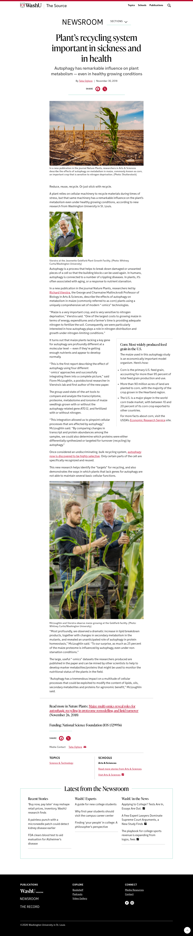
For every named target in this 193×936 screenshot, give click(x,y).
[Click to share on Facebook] (97, 89)
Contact (129, 894)
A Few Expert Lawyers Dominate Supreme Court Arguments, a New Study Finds (142, 820)
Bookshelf (78, 890)
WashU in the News (135, 798)
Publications (156, 5)
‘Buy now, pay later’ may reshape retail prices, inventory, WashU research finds (49, 808)
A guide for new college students (96, 804)
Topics (131, 5)
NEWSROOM (82, 22)
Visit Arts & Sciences (109, 775)
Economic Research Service (147, 420)
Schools (142, 5)
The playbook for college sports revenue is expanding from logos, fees (141, 835)
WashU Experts (85, 798)
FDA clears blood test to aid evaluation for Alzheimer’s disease (45, 839)
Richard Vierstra (59, 292)
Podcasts (77, 894)
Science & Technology (61, 763)
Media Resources (134, 890)
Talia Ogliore (86, 81)
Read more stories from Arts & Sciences (120, 769)
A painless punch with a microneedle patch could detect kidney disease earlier (48, 824)
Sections (116, 21)
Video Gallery (80, 898)
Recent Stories (38, 798)
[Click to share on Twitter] (105, 89)
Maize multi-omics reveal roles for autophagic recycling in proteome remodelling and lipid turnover (93, 708)
